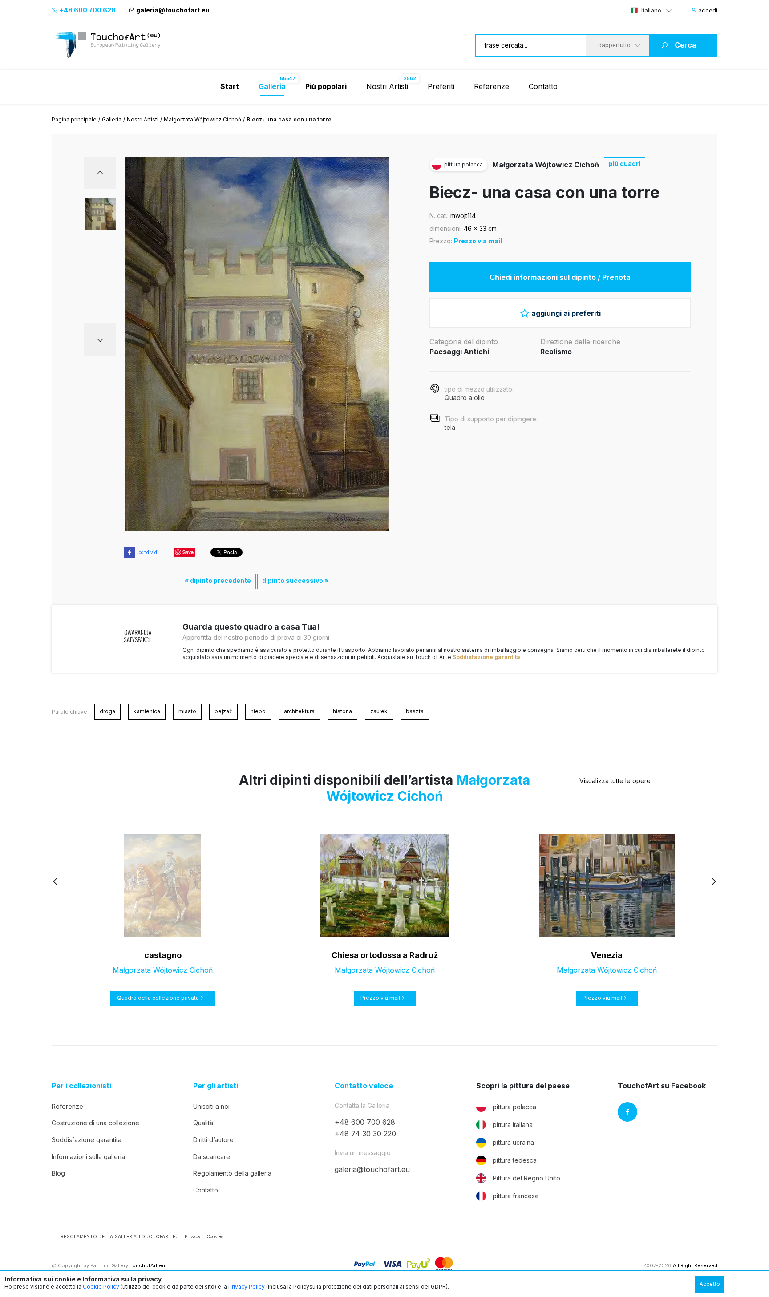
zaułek (379, 711)
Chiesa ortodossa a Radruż (385, 955)
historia (342, 711)
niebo (258, 711)
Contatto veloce (364, 1086)
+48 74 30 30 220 (365, 1133)
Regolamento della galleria (232, 1173)
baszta (415, 711)
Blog (58, 1173)
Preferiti (441, 86)
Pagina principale (74, 119)
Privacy (193, 1236)
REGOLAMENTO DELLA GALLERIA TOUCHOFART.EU (120, 1236)
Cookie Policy (101, 1286)
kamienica (147, 711)
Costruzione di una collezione (95, 1123)
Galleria (111, 119)
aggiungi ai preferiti (566, 313)
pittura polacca (514, 1107)
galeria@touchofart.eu (173, 10)
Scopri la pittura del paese (523, 1086)
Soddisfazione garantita (486, 657)
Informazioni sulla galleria (88, 1156)
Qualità (203, 1123)
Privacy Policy (246, 1286)
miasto (187, 711)
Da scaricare (211, 1156)
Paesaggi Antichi (459, 351)
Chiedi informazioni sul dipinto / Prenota (560, 277)
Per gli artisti (215, 1086)
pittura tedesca (515, 1160)
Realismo (556, 351)
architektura (299, 711)
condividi (148, 552)
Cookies (214, 1236)
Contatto (543, 86)
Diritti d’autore (213, 1139)
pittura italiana (513, 1124)
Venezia (607, 955)
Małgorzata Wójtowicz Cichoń (202, 119)
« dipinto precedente (218, 580)
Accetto (710, 1284)
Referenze (491, 86)
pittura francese (516, 1196)
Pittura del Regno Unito (526, 1178)
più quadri (624, 163)
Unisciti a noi (211, 1106)
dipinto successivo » (295, 580)
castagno (163, 955)
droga (107, 711)
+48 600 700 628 (87, 10)
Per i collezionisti (81, 1086)
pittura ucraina (513, 1142)
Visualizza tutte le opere (615, 780)
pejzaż (223, 711)
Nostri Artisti (387, 86)
